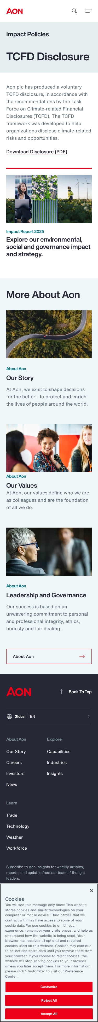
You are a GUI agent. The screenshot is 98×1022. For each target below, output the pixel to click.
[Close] (91, 890)
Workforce (16, 848)
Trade (11, 815)
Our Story (16, 751)
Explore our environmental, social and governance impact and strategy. (48, 247)
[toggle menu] (88, 11)
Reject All (48, 1000)
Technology (18, 826)
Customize (49, 986)
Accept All (49, 1013)
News (11, 784)
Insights (55, 773)
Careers (14, 762)
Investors (15, 773)
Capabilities (58, 751)
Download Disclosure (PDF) (36, 151)
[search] (74, 11)
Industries (57, 762)
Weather (14, 837)
